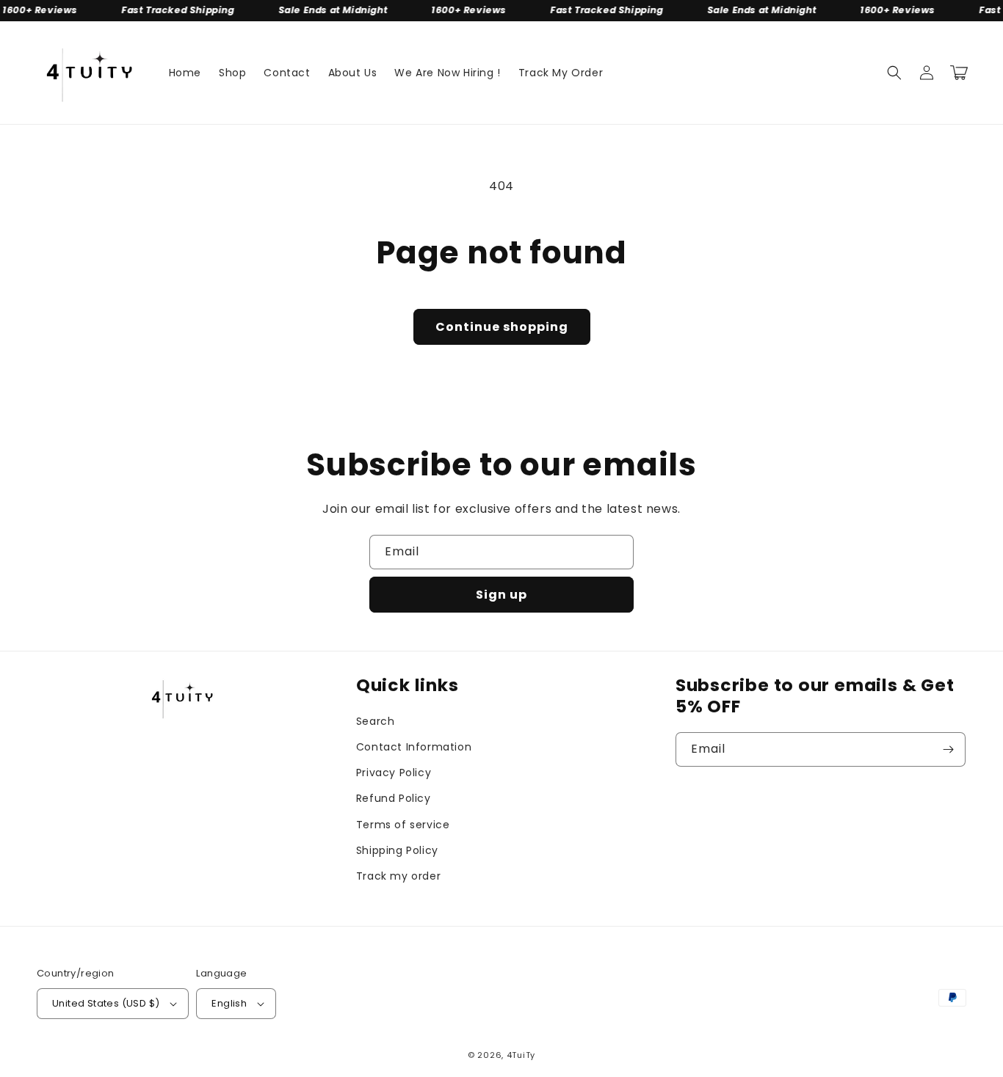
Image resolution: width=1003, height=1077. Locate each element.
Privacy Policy (393, 772)
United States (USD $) (105, 1003)
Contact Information (413, 747)
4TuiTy (521, 1055)
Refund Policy (393, 798)
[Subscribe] (949, 749)
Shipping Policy (397, 850)
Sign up (501, 594)
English (229, 1003)
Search (375, 721)
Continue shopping (501, 326)
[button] (894, 72)
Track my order (398, 876)
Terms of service (403, 824)
